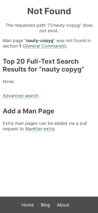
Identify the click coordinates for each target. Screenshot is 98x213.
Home (28, 205)
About (63, 205)
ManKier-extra (39, 128)
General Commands (44, 46)
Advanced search (20, 95)
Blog (45, 205)
